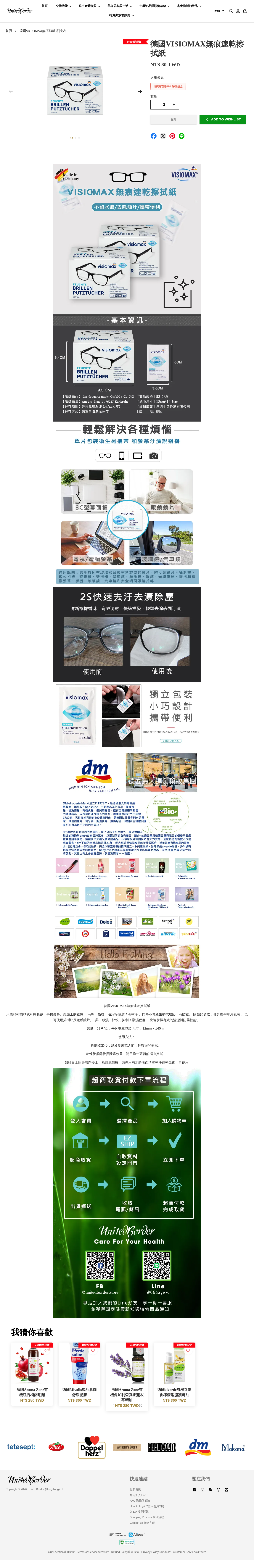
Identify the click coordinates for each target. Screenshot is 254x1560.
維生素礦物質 (88, 5)
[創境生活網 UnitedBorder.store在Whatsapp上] (218, 1491)
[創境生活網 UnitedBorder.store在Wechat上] (210, 1491)
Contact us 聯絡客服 (142, 1522)
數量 (153, 96)
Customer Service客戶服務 (189, 1551)
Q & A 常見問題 (139, 1511)
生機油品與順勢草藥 (152, 5)
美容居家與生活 (117, 5)
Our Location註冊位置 (61, 1551)
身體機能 (62, 5)
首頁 (45, 5)
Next (139, 91)
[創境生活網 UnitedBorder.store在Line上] (226, 1491)
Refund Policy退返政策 (125, 1551)
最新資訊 (135, 1489)
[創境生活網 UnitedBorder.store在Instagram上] (202, 1491)
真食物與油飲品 (187, 5)
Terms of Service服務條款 (93, 1551)
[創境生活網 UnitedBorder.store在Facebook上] (194, 1491)
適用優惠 (157, 77)
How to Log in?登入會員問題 (147, 1506)
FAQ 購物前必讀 (140, 1500)
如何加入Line (138, 1495)
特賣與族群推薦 (119, 15)
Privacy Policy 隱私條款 (156, 1551)
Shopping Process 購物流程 (147, 1517)
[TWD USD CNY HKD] (218, 11)
